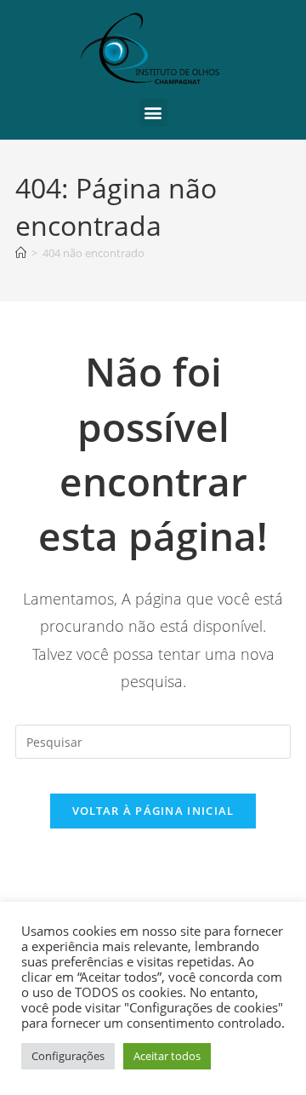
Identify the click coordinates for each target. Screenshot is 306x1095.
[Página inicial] (20, 253)
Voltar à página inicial (153, 810)
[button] (153, 113)
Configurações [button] (68, 1055)
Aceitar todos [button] (167, 1055)
